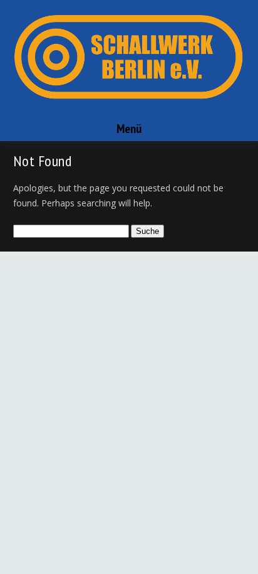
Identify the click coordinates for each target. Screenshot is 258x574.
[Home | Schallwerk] (129, 111)
